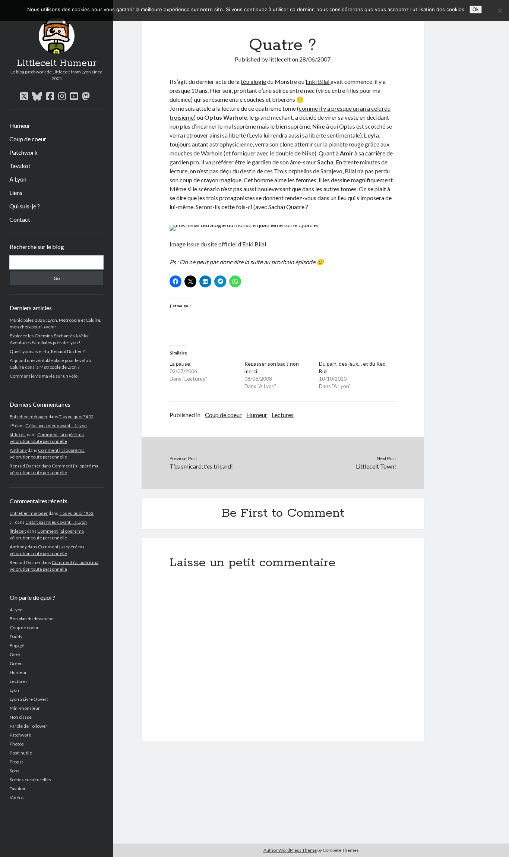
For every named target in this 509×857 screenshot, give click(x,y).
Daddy (16, 636)
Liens (15, 192)
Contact (19, 219)
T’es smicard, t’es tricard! (201, 466)
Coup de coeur (27, 138)
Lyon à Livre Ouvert (29, 699)
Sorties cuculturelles (30, 779)
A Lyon (17, 179)
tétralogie (253, 81)
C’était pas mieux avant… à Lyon (56, 425)
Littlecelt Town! (376, 466)
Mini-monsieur (25, 708)
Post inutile (21, 753)
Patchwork (23, 152)
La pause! (181, 363)
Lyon (14, 690)
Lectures (19, 681)
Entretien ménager (29, 416)
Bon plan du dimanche (32, 618)
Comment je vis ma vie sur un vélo (44, 376)
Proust (16, 762)
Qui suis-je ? (24, 205)
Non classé (21, 717)
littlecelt (18, 434)
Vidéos (17, 797)
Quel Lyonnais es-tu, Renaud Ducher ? (47, 351)
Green (16, 663)
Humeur (19, 125)
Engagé (17, 645)
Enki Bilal (318, 81)
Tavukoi (19, 165)
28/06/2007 (315, 59)
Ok (475, 9)
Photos (17, 744)
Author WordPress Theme (290, 850)
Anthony (18, 450)
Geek (15, 654)
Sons (14, 770)
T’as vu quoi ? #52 (76, 416)
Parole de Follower (28, 726)
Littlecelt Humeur (57, 63)
